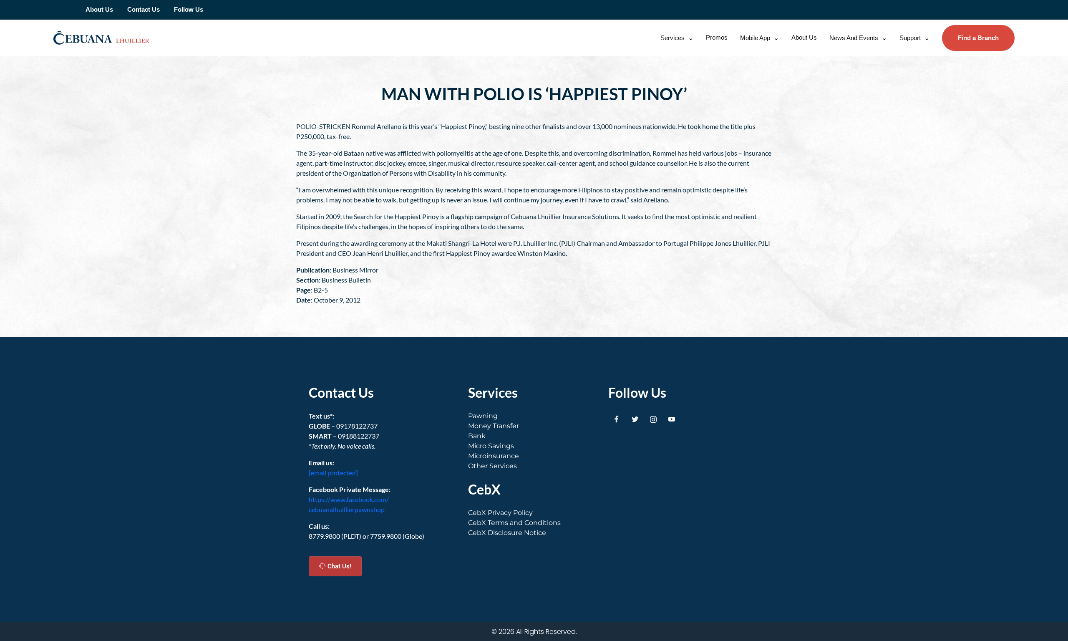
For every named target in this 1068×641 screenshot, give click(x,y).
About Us (99, 9)
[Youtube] (671, 419)
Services (672, 37)
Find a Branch (978, 37)
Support (910, 37)
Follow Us (188, 9)
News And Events (853, 37)
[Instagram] (653, 419)
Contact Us (143, 9)
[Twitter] (635, 419)
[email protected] (333, 473)
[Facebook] (616, 419)
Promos (717, 37)
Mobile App (755, 37)
